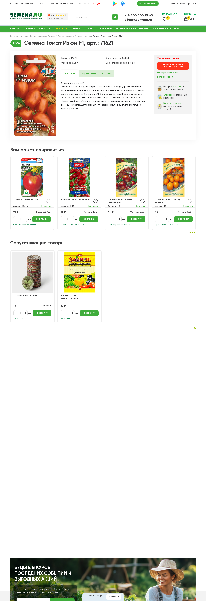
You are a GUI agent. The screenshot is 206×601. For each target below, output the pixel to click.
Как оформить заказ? (168, 73)
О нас (14, 4)
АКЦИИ (97, 4)
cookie (95, 598)
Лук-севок (106, 29)
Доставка (27, 4)
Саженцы (90, 29)
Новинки (30, 29)
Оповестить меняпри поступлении (173, 65)
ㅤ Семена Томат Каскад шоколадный (120, 201)
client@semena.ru (138, 19)
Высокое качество (172, 103)
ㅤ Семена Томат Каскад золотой (167, 201)
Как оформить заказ (62, 4)
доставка (177, 86)
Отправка (168, 95)
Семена (76, 29)
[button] (190, 232)
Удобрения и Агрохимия (166, 29)
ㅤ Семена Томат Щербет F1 (75, 200)
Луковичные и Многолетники (131, 29)
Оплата (41, 4)
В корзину (41, 219)
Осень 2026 (44, 29)
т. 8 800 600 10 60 (139, 15)
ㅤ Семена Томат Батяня (26, 200)
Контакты (83, 4)
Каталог (15, 29)
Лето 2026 (61, 29)
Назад (16, 43)
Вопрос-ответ (165, 77)
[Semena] (26, 17)
